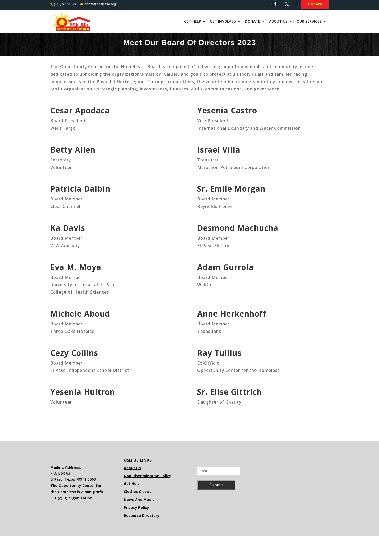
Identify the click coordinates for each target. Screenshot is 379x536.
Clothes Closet (137, 491)
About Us (278, 22)
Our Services (309, 22)
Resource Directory (141, 515)
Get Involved (223, 22)
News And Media (139, 499)
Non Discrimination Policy (147, 475)
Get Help (192, 22)
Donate (252, 22)
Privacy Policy (136, 507)
